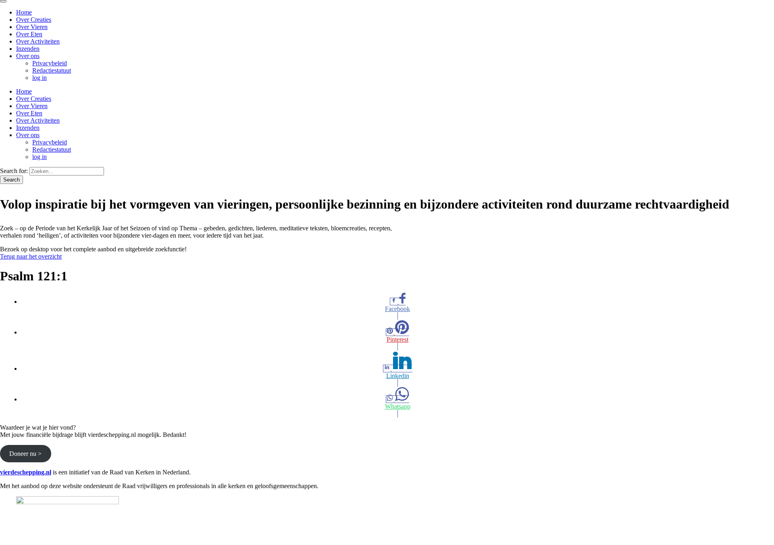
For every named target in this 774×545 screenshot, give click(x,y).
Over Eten (29, 34)
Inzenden (28, 48)
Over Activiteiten (38, 41)
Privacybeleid (49, 63)
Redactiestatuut (51, 70)
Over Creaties (33, 19)
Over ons (28, 55)
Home (24, 12)
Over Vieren (32, 26)
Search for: (14, 170)
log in (39, 77)
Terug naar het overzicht (31, 256)
